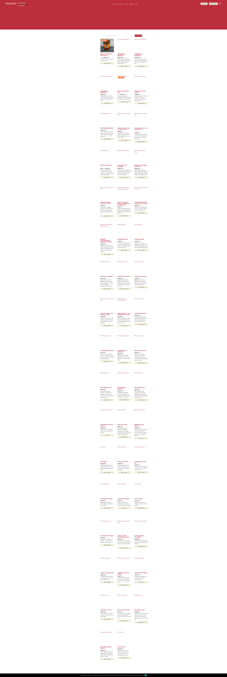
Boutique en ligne (213, 3)
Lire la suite (107, 435)
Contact (136, 4)
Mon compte (204, 3)
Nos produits (119, 4)
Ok (145, 675)
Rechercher (138, 35)
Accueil (114, 4)
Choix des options (107, 177)
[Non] (225, 675)
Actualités (131, 4)
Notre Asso (126, 4)
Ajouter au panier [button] (107, 63)
